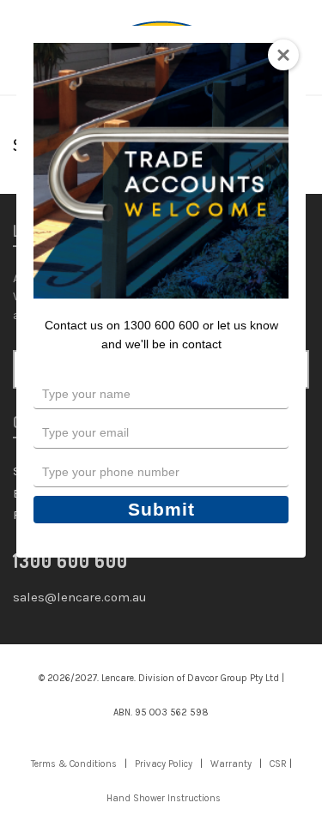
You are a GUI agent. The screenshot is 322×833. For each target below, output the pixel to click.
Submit (161, 509)
